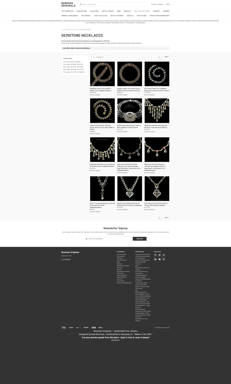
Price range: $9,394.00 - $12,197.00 (73, 69)
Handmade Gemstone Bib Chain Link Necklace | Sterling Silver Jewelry (155, 126)
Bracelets (127, 11)
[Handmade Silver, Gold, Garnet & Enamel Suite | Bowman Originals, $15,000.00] (102, 73)
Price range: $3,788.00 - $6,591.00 (73, 64)
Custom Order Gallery (141, 283)
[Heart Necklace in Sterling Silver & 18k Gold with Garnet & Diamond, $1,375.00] (157, 188)
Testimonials (139, 288)
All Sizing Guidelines (141, 292)
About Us (130, 15)
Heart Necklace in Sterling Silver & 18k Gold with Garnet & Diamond (156, 204)
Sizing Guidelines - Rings (142, 313)
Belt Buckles (85, 15)
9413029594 (66, 259)
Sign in (155, 4)
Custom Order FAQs (141, 284)
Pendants (156, 11)
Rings (119, 11)
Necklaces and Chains (142, 11)
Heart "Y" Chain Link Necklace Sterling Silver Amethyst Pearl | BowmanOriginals (102, 205)
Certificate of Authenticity (142, 254)
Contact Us (138, 264)
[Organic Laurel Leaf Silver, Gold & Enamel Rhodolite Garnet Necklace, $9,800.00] (129, 73)
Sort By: (93, 57)
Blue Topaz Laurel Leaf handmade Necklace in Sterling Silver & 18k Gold (156, 90)
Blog (136, 290)
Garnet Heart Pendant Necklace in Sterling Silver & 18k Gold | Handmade (129, 204)
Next (166, 56)
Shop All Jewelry (108, 11)
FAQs (136, 266)
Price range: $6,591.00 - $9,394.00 (73, 67)
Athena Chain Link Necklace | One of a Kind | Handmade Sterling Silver (129, 126)
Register (160, 4)
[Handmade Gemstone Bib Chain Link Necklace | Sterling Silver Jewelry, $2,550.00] (157, 110)
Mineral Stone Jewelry (70, 15)
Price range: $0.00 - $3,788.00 (72, 62)
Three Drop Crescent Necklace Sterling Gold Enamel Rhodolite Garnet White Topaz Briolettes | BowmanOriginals (155, 167)
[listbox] (102, 57)
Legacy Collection (100, 15)
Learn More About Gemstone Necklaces (76, 48)
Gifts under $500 (67, 11)
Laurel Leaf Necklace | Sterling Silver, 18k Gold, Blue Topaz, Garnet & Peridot (102, 127)
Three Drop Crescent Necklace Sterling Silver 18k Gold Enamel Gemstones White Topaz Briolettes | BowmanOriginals (129, 167)
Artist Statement (117, 15)
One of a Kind (141, 15)
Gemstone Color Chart (141, 318)
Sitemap (137, 320)
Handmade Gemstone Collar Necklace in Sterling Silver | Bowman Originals (102, 165)
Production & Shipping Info (159, 15)
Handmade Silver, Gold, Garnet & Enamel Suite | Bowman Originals (100, 90)
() (169, 4)
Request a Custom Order (142, 286)
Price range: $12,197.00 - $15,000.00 (73, 72)
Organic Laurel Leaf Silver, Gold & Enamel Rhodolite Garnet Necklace (128, 90)
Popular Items (81, 11)
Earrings (166, 11)
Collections (94, 11)
